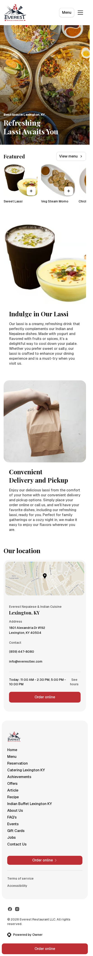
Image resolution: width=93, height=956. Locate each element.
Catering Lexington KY (26, 770)
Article (12, 790)
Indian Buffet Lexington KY (29, 803)
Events (13, 824)
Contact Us (17, 844)
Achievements (19, 776)
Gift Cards (16, 830)
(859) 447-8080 (21, 653)
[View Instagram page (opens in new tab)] (17, 909)
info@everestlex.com (25, 662)
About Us (15, 810)
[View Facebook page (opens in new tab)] (10, 909)
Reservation (17, 763)
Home (12, 749)
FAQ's (12, 817)
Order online (45, 697)
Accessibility (17, 886)
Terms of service (20, 878)
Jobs (11, 837)
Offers (12, 783)
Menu (66, 12)
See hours (74, 682)
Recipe (13, 797)
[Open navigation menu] (80, 12)
